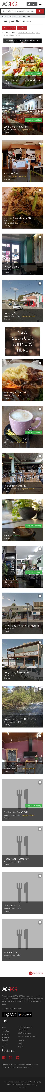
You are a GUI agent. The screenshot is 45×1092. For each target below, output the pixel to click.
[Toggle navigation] (40, 4)
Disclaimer (22, 1087)
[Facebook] (4, 1058)
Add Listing (6, 1034)
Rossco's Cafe (11, 266)
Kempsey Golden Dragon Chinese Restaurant (19, 219)
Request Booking (33, 73)
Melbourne (13, 1065)
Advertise (5, 1031)
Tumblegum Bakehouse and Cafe (22, 80)
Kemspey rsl (10, 952)
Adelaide (29, 1065)
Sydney (5, 1065)
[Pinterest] (18, 1058)
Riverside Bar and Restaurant (20, 719)
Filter (23, 28)
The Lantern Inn (12, 905)
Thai (18, 35)
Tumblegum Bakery (14, 579)
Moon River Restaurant (16, 859)
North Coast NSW (15, 16)
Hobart (19, 1067)
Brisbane (21, 1065)
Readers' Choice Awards (27, 1036)
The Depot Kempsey (15, 485)
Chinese (5, 35)
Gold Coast (28, 1067)
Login (32, 4)
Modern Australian (26, 33)
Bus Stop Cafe (11, 765)
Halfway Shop (11, 313)
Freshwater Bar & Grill (16, 812)
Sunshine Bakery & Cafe (17, 439)
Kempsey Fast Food (15, 392)
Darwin (4, 1067)
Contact (5, 1043)
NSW (4, 16)
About (4, 1028)
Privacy (34, 1085)
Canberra (12, 1067)
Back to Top (38, 973)
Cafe (38, 33)
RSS (3, 1047)
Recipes (21, 1040)
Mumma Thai (11, 173)
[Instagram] (11, 1058)
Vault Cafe (9, 532)
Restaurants (8, 28)
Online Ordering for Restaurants (25, 1028)
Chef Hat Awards (24, 1033)
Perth (36, 1065)
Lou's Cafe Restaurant (16, 126)
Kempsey (26, 16)
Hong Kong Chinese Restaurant (21, 625)
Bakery (12, 35)
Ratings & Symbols (5, 1038)
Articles (21, 1047)
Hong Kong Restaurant (17, 672)
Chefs (20, 1043)
